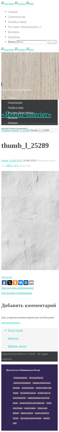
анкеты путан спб (27, 413)
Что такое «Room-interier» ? (24, 26)
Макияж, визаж (17, 346)
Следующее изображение (16, 293)
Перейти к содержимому (16, 89)
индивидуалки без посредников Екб (32, 403)
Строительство (17, 16)
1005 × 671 (12, 165)
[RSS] (30, 3)
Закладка (6, 277)
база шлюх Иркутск (36, 378)
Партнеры (14, 36)
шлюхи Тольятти (28, 388)
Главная (12, 11)
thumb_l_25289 (20, 130)
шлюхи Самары (30, 408)
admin (5, 160)
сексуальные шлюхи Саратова (30, 418)
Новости (13, 338)
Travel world (15, 330)
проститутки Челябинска (22, 383)
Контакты (13, 31)
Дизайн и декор (17, 21)
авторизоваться (10, 322)
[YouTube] (8, 3)
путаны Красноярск (20, 378)
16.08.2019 (15, 160)
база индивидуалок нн (28, 393)
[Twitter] (20, 3)
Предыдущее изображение (17, 288)
